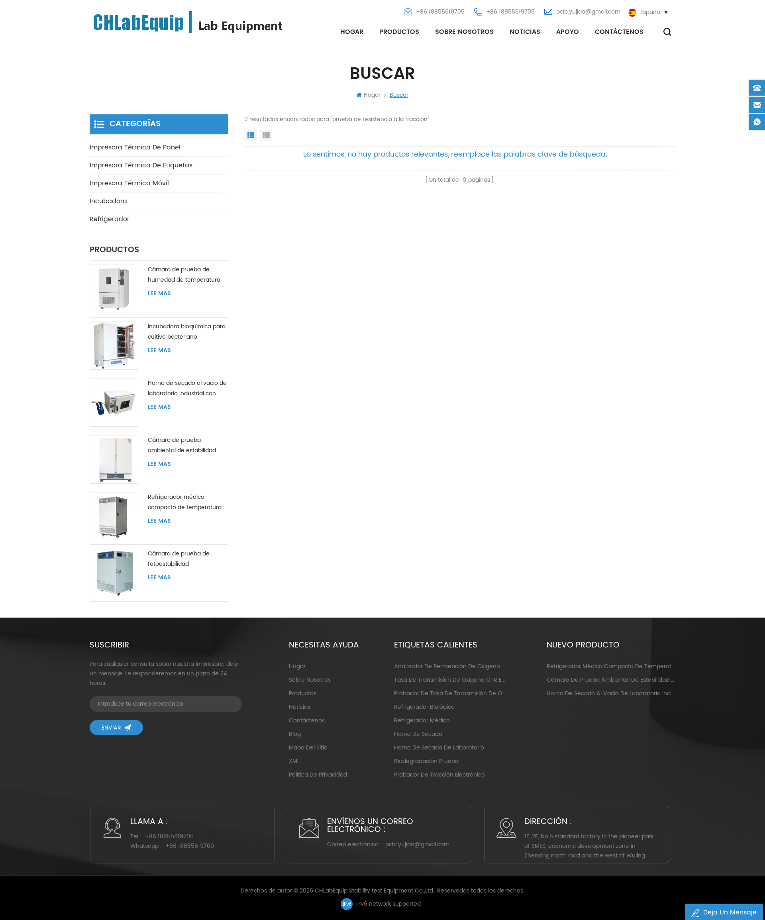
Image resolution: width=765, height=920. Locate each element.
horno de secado (418, 734)
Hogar (351, 32)
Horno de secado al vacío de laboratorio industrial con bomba (187, 389)
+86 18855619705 (440, 11)
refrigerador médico (422, 720)
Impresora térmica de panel (135, 147)
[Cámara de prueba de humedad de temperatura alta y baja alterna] (114, 289)
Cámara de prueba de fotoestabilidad (179, 559)
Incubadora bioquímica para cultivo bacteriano (187, 331)
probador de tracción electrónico (439, 774)
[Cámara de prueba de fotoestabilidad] (114, 573)
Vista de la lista (266, 135)
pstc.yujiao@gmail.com (588, 11)
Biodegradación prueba (426, 761)
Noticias (525, 32)
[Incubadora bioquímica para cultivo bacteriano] (114, 346)
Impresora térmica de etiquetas (141, 165)
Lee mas (159, 293)
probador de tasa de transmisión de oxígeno (449, 693)
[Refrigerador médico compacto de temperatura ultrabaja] (114, 516)
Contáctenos (619, 32)
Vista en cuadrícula (251, 135)
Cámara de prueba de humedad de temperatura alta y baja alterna (184, 275)
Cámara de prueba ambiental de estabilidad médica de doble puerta (182, 445)
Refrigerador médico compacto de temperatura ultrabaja (185, 502)
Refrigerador (109, 219)
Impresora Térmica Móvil (129, 183)
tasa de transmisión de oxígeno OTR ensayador (449, 680)
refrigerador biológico (424, 707)
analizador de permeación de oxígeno (447, 666)
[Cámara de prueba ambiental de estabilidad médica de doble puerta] (114, 459)
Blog (295, 734)
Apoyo (567, 32)
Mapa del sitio (308, 747)
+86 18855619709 (189, 846)
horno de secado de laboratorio (439, 747)
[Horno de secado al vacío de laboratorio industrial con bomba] (114, 402)
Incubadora (108, 201)
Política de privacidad (318, 774)
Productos (399, 32)
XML (294, 761)
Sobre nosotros (464, 32)
